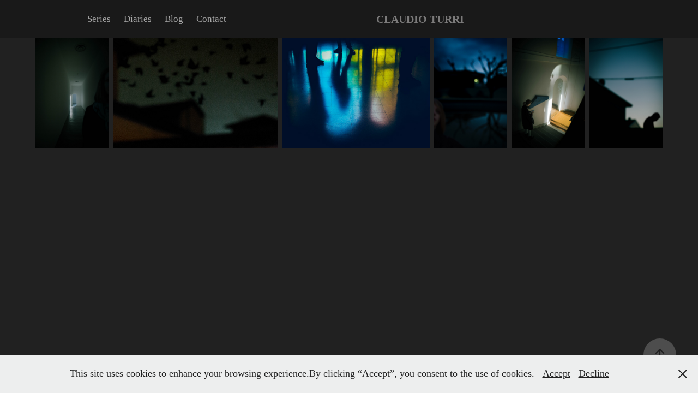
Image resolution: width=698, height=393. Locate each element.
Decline (594, 373)
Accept (556, 373)
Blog (174, 19)
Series (99, 19)
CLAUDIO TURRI (420, 19)
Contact (211, 19)
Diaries (138, 19)
